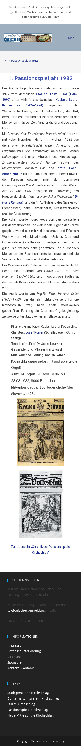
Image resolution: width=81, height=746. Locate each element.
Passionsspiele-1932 (24, 60)
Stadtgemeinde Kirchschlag (28, 693)
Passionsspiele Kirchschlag (27, 709)
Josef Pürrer (34, 332)
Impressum (16, 645)
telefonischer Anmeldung (26, 610)
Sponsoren (15, 662)
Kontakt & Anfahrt (20, 668)
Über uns (14, 657)
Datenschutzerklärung (24, 651)
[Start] (5, 60)
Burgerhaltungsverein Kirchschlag (33, 698)
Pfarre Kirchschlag (21, 704)
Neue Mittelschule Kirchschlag (30, 715)
